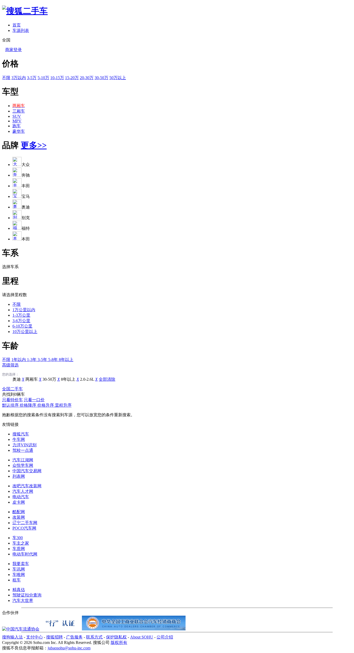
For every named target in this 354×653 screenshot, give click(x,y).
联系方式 (94, 637)
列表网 (18, 476)
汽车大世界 (22, 600)
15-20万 (72, 77)
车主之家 (20, 543)
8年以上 (66, 359)
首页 (16, 25)
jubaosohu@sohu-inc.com (69, 648)
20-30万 (87, 77)
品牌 (10, 145)
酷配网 (18, 512)
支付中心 (34, 637)
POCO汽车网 (24, 528)
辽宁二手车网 (24, 522)
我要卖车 (20, 563)
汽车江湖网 (22, 460)
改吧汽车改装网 (26, 486)
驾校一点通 (22, 450)
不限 (6, 77)
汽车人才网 (22, 491)
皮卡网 (18, 502)
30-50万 (101, 77)
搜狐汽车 (20, 434)
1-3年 (32, 359)
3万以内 (18, 77)
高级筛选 (10, 365)
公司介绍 (165, 637)
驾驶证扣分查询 (26, 595)
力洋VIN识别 (24, 445)
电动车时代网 (24, 554)
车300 (17, 538)
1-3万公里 (21, 315)
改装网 (18, 517)
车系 (10, 253)
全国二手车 (12, 389)
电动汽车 (20, 497)
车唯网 (18, 574)
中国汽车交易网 (26, 471)
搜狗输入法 (12, 637)
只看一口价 (34, 400)
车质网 (18, 548)
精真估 (18, 589)
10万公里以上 (24, 331)
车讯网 (18, 569)
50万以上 (117, 77)
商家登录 (13, 49)
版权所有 (119, 642)
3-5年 (43, 359)
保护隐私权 (116, 637)
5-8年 (53, 359)
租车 (16, 580)
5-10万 (43, 77)
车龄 (10, 345)
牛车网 (18, 439)
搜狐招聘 (54, 637)
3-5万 (32, 77)
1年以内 (19, 359)
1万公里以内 (23, 310)
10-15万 (57, 77)
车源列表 (20, 30)
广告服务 (74, 637)
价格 (10, 63)
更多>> (34, 145)
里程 (10, 281)
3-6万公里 (21, 320)
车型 (10, 91)
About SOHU (141, 637)
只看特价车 (12, 400)
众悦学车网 (22, 465)
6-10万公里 (22, 326)
